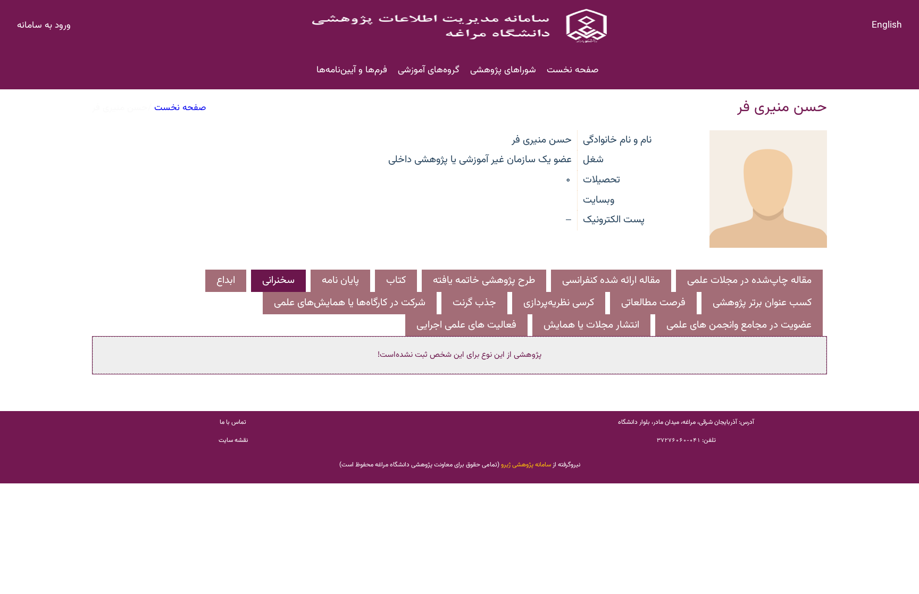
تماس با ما (233, 422)
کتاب (396, 280)
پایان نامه (340, 280)
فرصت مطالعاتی (653, 303)
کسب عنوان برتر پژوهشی (762, 303)
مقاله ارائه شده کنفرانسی (611, 280)
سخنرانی (278, 280)
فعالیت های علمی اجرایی (466, 325)
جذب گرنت (474, 303)
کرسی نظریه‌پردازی (558, 303)
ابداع (225, 280)
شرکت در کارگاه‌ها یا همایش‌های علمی (349, 303)
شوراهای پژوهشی (503, 70)
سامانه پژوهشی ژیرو (526, 465)
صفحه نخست (572, 70)
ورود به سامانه (44, 25)
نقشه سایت (233, 440)
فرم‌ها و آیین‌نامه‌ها (351, 70)
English (887, 25)
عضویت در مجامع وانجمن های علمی (739, 325)
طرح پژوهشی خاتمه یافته (484, 280)
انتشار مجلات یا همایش (591, 325)
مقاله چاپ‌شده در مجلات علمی (749, 280)
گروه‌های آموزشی (429, 70)
